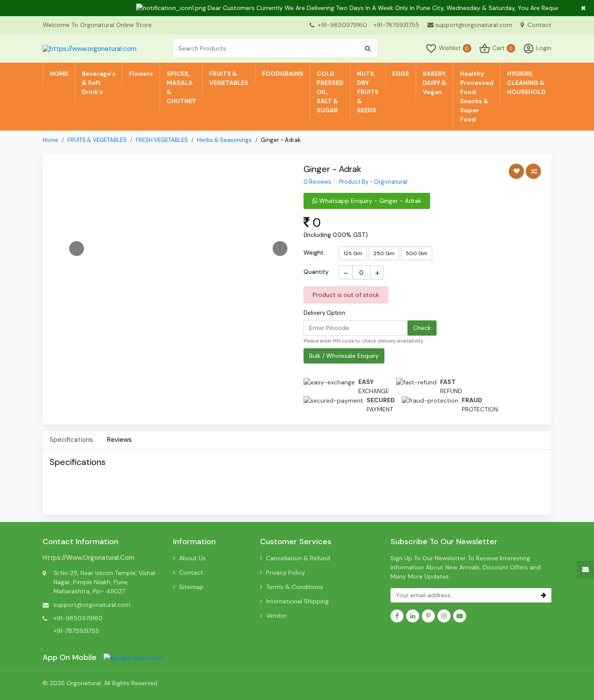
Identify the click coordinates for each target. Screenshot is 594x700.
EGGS (400, 73)
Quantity (316, 272)
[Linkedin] (412, 616)
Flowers (141, 73)
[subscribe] (543, 595)
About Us (192, 558)
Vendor (276, 615)
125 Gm (353, 253)
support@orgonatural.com (473, 25)
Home (50, 140)
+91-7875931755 (396, 25)
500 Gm (416, 253)
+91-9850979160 (342, 25)
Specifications (71, 439)
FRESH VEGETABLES (162, 140)
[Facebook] (397, 616)
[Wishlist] (516, 171)
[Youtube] (459, 616)
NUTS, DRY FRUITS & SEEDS (368, 92)
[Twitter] (133, 657)
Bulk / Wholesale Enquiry (344, 356)
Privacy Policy (285, 572)
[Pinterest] (428, 616)
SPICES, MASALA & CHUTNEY (181, 87)
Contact (538, 25)
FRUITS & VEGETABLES (228, 78)
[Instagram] (444, 616)
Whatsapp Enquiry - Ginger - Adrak (369, 201)
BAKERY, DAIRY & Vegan (435, 83)
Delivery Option (324, 312)
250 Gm (384, 253)
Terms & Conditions (294, 587)
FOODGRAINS (282, 73)
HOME (59, 73)
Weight (314, 252)
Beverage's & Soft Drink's (99, 83)
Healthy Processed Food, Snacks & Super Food (477, 96)
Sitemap (191, 587)
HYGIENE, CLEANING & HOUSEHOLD (526, 83)
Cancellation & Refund (298, 558)
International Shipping (297, 601)
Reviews (119, 439)
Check (422, 328)
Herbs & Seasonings (224, 140)
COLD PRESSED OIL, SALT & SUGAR (330, 92)
